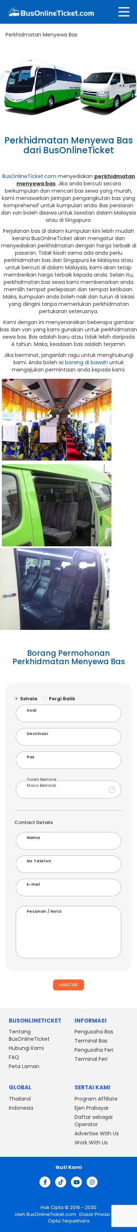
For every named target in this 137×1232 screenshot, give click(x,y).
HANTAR (68, 984)
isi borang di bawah (83, 362)
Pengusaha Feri (94, 1050)
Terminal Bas (91, 1041)
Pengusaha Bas (94, 1032)
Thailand (20, 1098)
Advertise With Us (97, 1133)
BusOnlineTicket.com (29, 176)
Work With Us (91, 1142)
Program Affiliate (96, 1098)
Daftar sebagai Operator (94, 1120)
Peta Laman (24, 1066)
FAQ (14, 1057)
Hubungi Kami (26, 1048)
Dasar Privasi (94, 1214)
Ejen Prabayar (92, 1108)
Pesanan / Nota (44, 911)
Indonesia (21, 1108)
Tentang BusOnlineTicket (29, 1035)
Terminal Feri (91, 1059)
